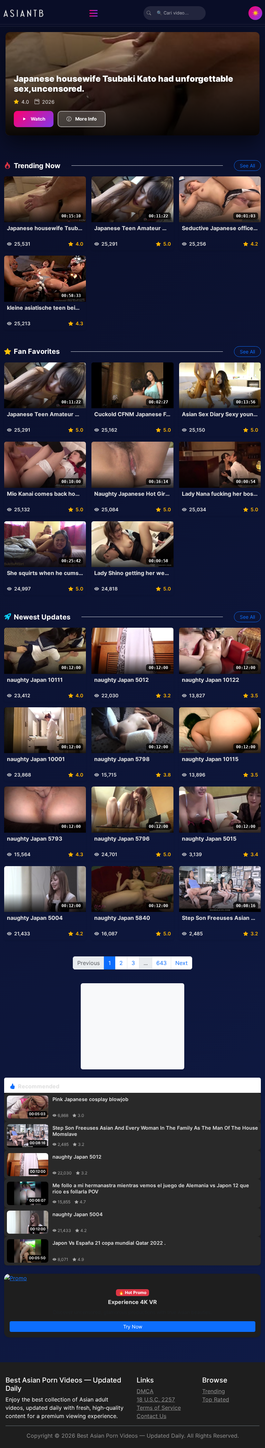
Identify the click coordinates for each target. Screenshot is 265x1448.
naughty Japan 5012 (121, 680)
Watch (38, 119)
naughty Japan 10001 (36, 759)
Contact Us (151, 1416)
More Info (86, 119)
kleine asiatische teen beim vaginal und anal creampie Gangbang (45, 308)
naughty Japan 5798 (122, 759)
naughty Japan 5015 (209, 838)
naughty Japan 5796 (122, 838)
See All (247, 165)
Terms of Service (159, 1407)
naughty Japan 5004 (35, 918)
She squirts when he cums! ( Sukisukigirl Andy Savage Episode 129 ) (45, 573)
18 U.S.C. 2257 (156, 1399)
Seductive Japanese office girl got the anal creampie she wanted (220, 228)
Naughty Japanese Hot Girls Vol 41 (132, 494)
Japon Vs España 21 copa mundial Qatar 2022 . (109, 1243)
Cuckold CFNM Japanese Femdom (132, 414)
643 (161, 962)
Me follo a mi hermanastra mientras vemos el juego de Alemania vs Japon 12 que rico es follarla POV (150, 1188)
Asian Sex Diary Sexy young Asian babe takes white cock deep (220, 414)
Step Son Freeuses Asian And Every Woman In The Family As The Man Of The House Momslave (220, 918)
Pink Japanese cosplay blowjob (90, 1099)
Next (181, 962)
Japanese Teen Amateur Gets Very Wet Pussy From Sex (132, 228)
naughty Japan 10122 (210, 680)
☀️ (255, 13)
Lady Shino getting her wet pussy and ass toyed (132, 573)
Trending (213, 1391)
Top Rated (215, 1399)
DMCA (145, 1391)
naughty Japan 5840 (122, 918)
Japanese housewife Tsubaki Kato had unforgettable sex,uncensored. (45, 228)
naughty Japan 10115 (210, 759)
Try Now (132, 1326)
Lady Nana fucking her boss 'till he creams (220, 494)
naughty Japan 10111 (35, 680)
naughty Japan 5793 (34, 838)
